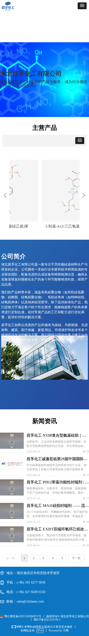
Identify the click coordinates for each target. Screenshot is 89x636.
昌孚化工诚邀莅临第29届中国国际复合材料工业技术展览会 (57, 459)
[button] (82, 5)
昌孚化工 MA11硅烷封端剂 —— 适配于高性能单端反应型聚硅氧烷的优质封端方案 (58, 506)
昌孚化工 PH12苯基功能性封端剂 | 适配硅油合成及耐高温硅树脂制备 (58, 482)
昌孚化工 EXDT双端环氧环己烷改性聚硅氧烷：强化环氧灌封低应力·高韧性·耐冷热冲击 (58, 529)
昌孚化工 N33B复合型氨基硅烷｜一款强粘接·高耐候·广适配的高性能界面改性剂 (56, 435)
